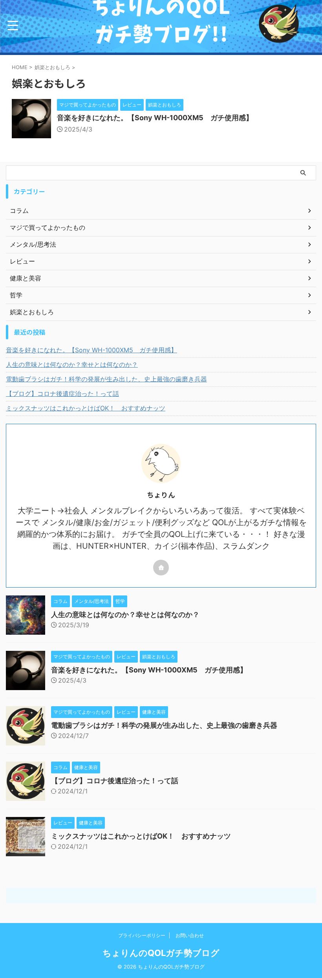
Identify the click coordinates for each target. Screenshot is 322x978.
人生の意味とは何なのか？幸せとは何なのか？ (72, 364)
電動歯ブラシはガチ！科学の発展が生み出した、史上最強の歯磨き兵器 (106, 379)
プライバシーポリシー (141, 935)
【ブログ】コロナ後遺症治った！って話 (62, 393)
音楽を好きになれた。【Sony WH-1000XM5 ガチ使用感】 (155, 118)
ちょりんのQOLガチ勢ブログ (161, 953)
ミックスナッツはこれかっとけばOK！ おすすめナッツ (85, 408)
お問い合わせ (190, 935)
